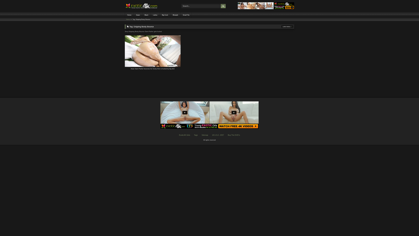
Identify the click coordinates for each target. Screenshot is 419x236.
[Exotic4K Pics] (141, 6)
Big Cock (165, 15)
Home (129, 15)
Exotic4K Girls (184, 135)
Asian (138, 15)
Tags (196, 135)
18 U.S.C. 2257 (218, 135)
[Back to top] (412, 229)
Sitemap (205, 135)
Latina (155, 15)
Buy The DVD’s (234, 135)
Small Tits (186, 15)
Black (146, 15)
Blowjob (175, 15)
